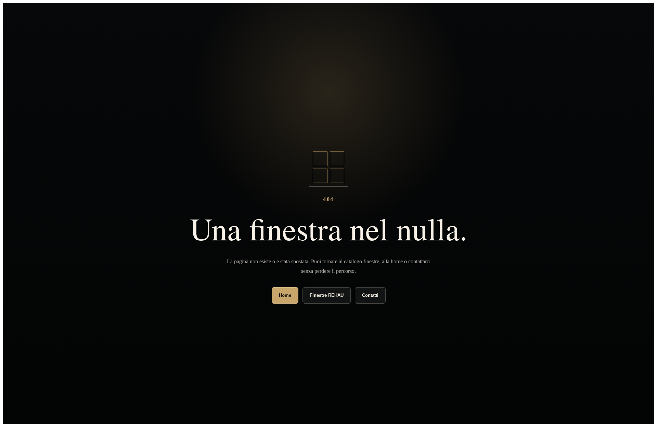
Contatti (370, 295)
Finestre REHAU (327, 295)
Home (285, 295)
